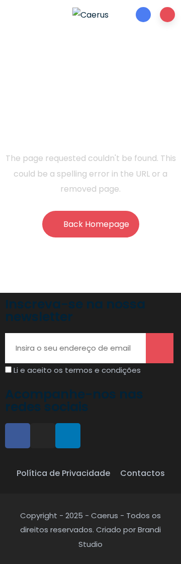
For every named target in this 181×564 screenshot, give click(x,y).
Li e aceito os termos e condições (77, 370)
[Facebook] (17, 435)
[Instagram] (42, 435)
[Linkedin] (67, 435)
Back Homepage (96, 224)
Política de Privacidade (63, 473)
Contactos (142, 473)
